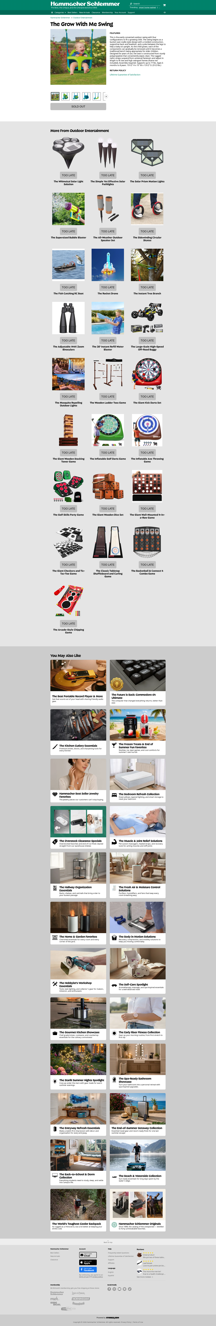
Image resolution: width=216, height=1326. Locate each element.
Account (82, 1249)
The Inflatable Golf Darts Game (108, 458)
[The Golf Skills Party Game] (68, 503)
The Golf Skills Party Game (68, 514)
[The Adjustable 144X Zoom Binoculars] (68, 335)
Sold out (78, 106)
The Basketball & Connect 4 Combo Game (147, 572)
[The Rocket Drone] (108, 282)
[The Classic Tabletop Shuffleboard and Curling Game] (108, 559)
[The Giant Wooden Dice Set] (108, 503)
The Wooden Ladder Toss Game (108, 402)
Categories (59, 12)
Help (109, 1249)
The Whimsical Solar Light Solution (68, 183)
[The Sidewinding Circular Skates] (147, 226)
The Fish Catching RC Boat (68, 293)
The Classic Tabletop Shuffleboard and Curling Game (107, 573)
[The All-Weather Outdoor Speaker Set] (108, 226)
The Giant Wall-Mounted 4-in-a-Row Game (147, 516)
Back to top (108, 1242)
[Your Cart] (164, 5)
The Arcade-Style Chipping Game (68, 631)
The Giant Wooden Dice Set (107, 514)
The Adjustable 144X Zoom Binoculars (68, 348)
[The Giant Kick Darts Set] (147, 391)
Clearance (96, 12)
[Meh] (59, 1298)
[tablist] (78, 96)
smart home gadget (147, 7)
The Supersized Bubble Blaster (68, 237)
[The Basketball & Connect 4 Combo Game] (147, 559)
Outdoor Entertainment (82, 17)
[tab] (55, 96)
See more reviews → (145, 1277)
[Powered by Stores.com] (108, 1318)
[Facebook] (109, 1289)
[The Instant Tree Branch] (147, 282)
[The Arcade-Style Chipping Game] (68, 618)
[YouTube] (119, 1289)
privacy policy (97, 1277)
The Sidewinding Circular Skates (147, 239)
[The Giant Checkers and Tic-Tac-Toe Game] (68, 559)
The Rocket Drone (108, 293)
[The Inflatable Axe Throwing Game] (147, 447)
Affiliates (111, 1263)
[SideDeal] (59, 1303)
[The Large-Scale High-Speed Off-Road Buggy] (147, 335)
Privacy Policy (126, 1322)
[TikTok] (130, 1289)
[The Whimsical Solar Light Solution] (68, 170)
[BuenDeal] (81, 1303)
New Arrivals (84, 12)
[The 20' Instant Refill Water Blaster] (108, 335)
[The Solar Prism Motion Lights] (147, 170)
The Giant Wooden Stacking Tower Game (68, 460)
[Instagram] (114, 1289)
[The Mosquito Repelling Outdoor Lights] (68, 391)
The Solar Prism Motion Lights (147, 181)
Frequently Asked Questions (118, 1253)
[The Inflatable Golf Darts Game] (108, 447)
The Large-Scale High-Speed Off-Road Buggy (147, 348)
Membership (107, 12)
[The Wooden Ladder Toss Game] (108, 391)
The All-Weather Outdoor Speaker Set (108, 239)
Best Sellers (72, 12)
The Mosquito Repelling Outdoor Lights (68, 404)
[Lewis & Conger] (81, 1293)
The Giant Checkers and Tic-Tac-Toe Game (68, 572)
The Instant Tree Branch (147, 293)
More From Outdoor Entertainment (79, 130)
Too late (68, 175)
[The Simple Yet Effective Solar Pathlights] (108, 170)
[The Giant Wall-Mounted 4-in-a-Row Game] (147, 503)
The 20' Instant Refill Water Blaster (108, 348)
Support (131, 12)
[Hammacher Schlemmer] (85, 4)
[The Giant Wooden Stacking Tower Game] (68, 447)
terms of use (84, 1277)
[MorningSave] (81, 1298)
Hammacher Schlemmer (60, 17)
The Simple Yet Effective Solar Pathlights (108, 183)
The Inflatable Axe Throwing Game (147, 460)
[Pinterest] (124, 1289)
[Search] (131, 4)
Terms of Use (138, 1322)
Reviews (140, 1249)
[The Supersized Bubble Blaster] (68, 226)
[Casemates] (70, 1309)
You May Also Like (65, 655)
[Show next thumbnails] (106, 96)
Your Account (120, 12)
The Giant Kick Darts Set (147, 402)
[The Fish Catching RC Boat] (68, 282)
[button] (52, 12)
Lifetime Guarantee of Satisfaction (125, 74)
